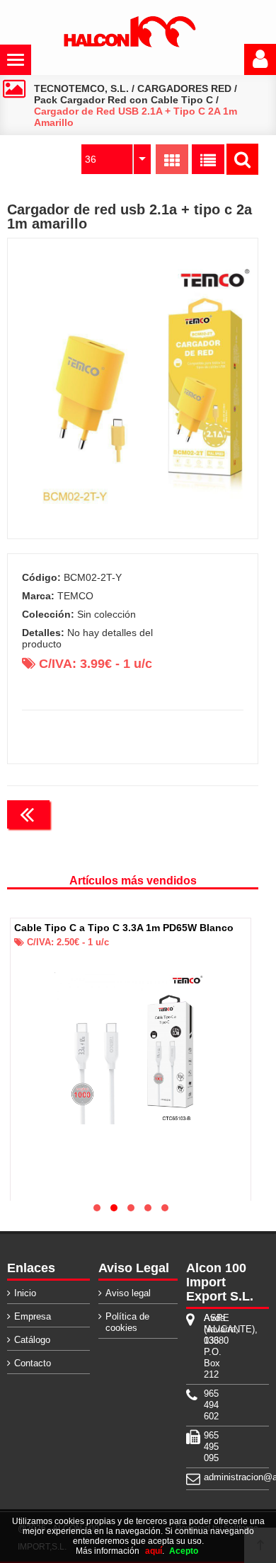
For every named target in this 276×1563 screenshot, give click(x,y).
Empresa (32, 1316)
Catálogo (32, 1339)
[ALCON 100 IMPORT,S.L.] (129, 44)
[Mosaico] (172, 159)
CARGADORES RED (184, 88)
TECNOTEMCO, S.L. (81, 88)
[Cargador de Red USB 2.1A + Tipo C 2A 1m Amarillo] (133, 388)
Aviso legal (128, 1293)
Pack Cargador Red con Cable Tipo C (123, 99)
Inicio (25, 1293)
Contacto (32, 1363)
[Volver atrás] (28, 814)
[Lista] (208, 159)
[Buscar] (242, 159)
